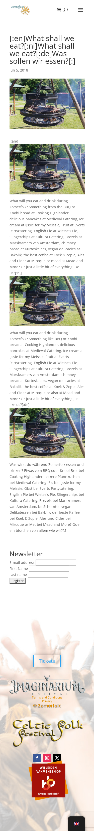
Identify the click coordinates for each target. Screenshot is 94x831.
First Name (19, 568)
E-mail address (23, 562)
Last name (19, 574)
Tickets (47, 660)
